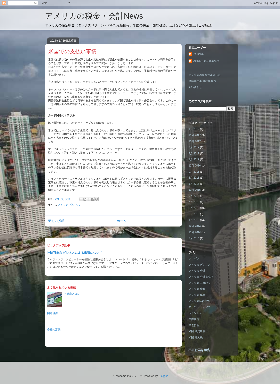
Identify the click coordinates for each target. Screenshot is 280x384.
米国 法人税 (196, 337)
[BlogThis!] (85, 199)
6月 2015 (194, 208)
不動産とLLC (71, 293)
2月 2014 (194, 238)
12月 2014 (195, 226)
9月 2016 (194, 171)
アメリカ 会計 (197, 270)
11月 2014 (195, 232)
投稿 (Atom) (117, 231)
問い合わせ (195, 87)
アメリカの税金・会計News (94, 16)
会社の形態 (53, 329)
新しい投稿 (56, 221)
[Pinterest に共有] (96, 199)
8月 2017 (194, 147)
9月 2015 (194, 195)
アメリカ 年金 (197, 295)
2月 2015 (194, 214)
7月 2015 (194, 202)
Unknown (198, 54)
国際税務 (52, 313)
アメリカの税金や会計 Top (204, 75)
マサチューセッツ (199, 307)
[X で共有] (89, 199)
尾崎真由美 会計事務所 (202, 81)
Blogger (163, 375)
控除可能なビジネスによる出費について (74, 252)
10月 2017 (195, 141)
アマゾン (194, 258)
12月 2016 (195, 165)
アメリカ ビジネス (69, 204)
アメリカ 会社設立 (200, 282)
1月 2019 (194, 129)
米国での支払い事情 (72, 51)
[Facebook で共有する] (93, 199)
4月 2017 (194, 153)
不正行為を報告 (199, 350)
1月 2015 (194, 220)
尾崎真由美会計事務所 (206, 60)
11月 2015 (195, 189)
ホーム (121, 221)
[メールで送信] (81, 199)
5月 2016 (194, 177)
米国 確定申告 (197, 331)
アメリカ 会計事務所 (201, 276)
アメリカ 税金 (197, 288)
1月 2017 (194, 159)
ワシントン (195, 313)
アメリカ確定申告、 (201, 300)
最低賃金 (194, 325)
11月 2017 (195, 135)
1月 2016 (194, 183)
